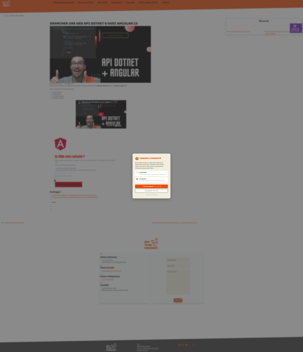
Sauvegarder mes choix (151, 191)
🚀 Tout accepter (151, 186)
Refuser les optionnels (151, 194)
